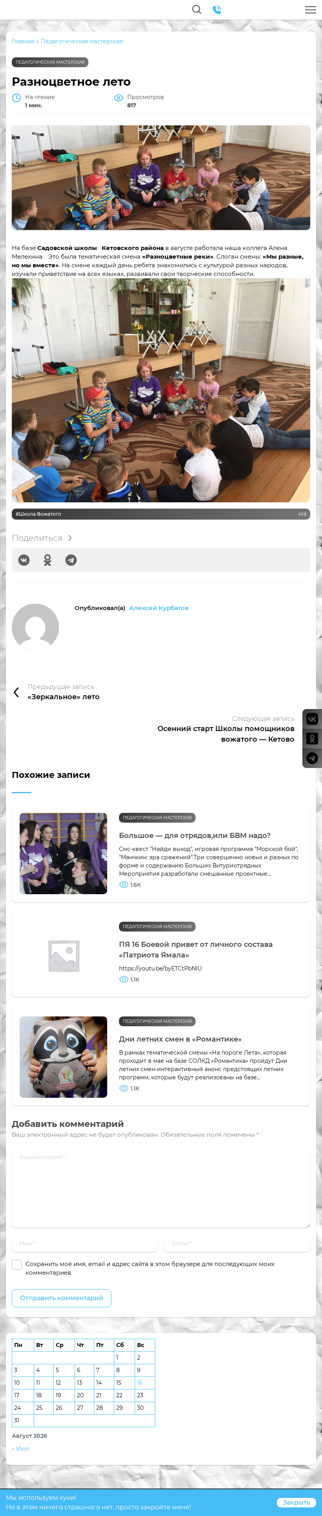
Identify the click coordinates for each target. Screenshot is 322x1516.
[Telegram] (71, 560)
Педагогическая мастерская (50, 62)
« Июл (20, 1448)
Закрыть (296, 1502)
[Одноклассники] (47, 560)
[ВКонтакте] (24, 560)
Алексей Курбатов (158, 608)
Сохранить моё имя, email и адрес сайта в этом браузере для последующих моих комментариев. (150, 1268)
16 (140, 1382)
